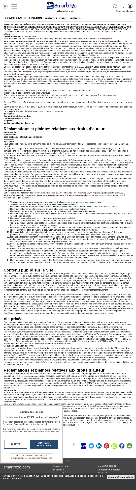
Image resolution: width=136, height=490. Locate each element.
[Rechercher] (122, 6)
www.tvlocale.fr (88, 39)
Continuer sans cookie (44, 444)
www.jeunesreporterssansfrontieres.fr (20, 41)
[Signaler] (76, 446)
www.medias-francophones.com (113, 41)
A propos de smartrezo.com (66, 473)
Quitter (16, 444)
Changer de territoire (125, 11)
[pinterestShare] (106, 446)
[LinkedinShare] (99, 446)
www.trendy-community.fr (48, 41)
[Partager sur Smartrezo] (83, 446)
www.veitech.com (67, 41)
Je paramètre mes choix (120, 477)
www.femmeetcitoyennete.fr (87, 41)
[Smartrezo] (65, 5)
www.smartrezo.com (109, 69)
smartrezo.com (17, 467)
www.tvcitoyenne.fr (104, 39)
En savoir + (58, 469)
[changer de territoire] (114, 6)
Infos (107, 466)
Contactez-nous (60, 466)
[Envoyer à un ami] (129, 446)
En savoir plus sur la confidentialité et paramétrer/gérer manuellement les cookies (31, 457)
